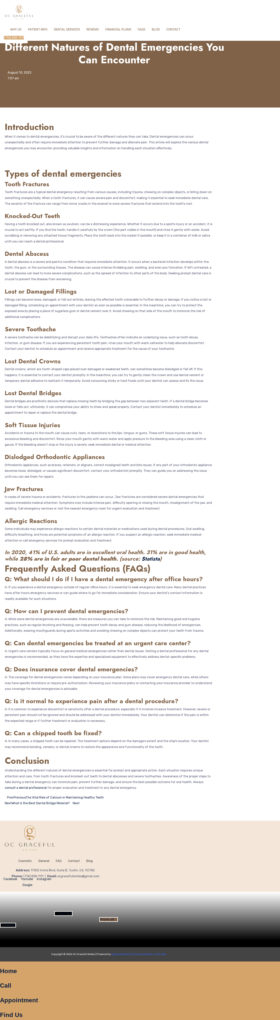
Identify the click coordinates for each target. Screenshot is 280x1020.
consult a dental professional (26, 788)
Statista (151, 559)
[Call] (1, 979)
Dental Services (67, 29)
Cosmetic (25, 861)
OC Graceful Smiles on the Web (148, 954)
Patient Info (37, 29)
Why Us (16, 29)
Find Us (11, 1014)
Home (8, 970)
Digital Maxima (119, 954)
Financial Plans (118, 29)
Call (5, 985)
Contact (173, 29)
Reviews (92, 29)
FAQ (59, 861)
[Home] (1, 964)
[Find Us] (1, 1008)
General (43, 861)
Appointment (19, 1000)
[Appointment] (1, 993)
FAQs (141, 29)
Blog (156, 29)
